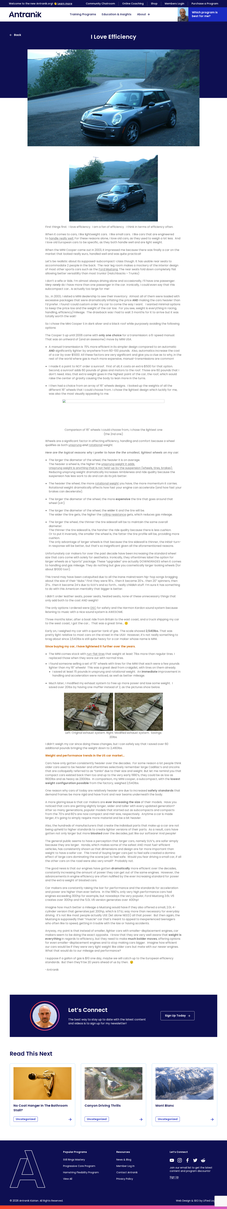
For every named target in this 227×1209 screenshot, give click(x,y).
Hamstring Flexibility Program (81, 1172)
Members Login (174, 3)
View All (67, 1179)
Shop (154, 3)
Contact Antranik (127, 1172)
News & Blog (123, 1159)
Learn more (64, 3)
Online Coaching (133, 3)
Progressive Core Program (79, 1166)
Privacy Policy (124, 1179)
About (141, 14)
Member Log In (125, 1166)
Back (17, 35)
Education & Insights (116, 14)
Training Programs (83, 14)
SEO (196, 1200)
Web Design (183, 1200)
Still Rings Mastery (74, 1159)
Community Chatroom (100, 3)
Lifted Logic (210, 1200)
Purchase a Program (205, 3)
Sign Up (174, 1177)
